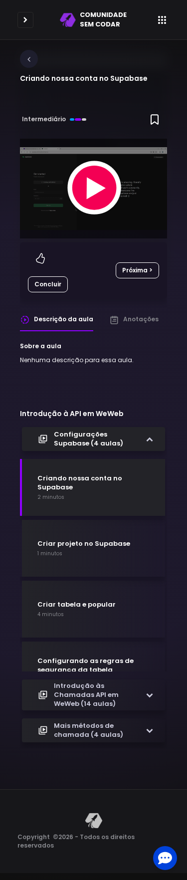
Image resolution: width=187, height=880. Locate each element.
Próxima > (137, 270)
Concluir (47, 284)
